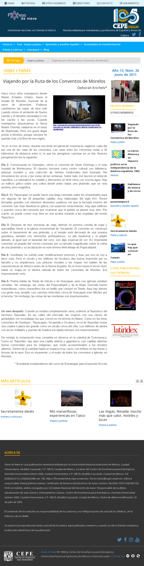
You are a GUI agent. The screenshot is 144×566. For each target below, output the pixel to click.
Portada (29, 3)
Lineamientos (130, 3)
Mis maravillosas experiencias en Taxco (67, 413)
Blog (46, 49)
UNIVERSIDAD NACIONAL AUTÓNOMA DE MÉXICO (32, 30)
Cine (19, 44)
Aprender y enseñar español (62, 44)
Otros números (55, 3)
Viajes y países (32, 44)
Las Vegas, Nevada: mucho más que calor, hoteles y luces (120, 415)
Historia (7, 44)
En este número (122, 106)
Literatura (33, 49)
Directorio (83, 3)
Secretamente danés (17, 411)
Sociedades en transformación (102, 44)
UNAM (10, 3)
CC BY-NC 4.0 (117, 556)
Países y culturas (12, 49)
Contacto (106, 3)
